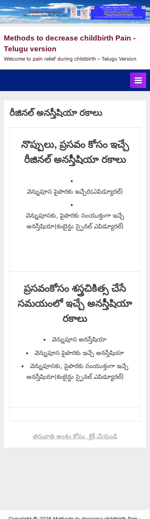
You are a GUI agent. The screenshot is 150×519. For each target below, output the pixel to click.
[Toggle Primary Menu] (138, 80)
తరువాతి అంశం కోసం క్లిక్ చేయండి (75, 436)
